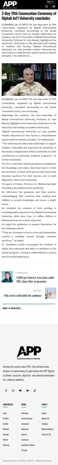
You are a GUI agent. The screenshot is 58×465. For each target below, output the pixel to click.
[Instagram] (13, 391)
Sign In (50, 1)
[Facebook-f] (6, 391)
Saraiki (6, 434)
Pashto (6, 418)
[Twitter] (27, 391)
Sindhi (5, 423)
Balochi (6, 428)
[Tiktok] (35, 391)
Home (44, 413)
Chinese (6, 444)
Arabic (5, 439)
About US (45, 418)
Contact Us (46, 434)
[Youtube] (20, 391)
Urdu (5, 413)
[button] (47, 6)
